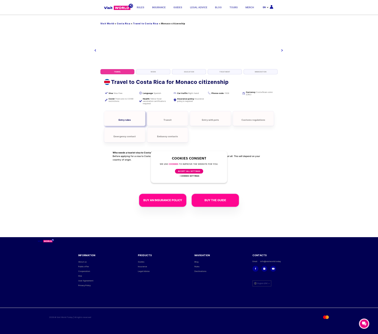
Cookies (173, 164)
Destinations (200, 271)
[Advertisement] (189, 47)
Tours (233, 7)
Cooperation (84, 271)
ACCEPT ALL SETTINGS (189, 171)
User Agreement (85, 281)
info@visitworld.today (270, 261)
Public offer (83, 267)
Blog (218, 7)
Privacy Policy (84, 285)
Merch (249, 7)
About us (82, 262)
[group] (117, 71)
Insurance (159, 7)
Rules (140, 7)
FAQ (80, 276)
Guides (177, 7)
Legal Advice (198, 7)
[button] (95, 50)
